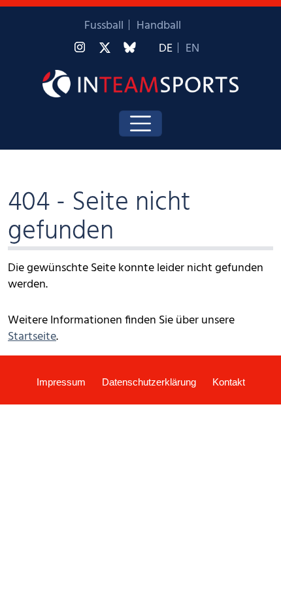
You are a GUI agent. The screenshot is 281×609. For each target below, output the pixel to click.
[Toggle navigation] (140, 123)
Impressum (61, 381)
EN (192, 49)
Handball (159, 26)
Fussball (104, 26)
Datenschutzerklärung (149, 381)
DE (166, 49)
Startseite (32, 336)
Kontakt (228, 381)
